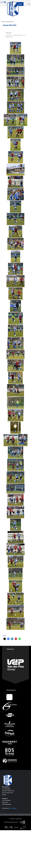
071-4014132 (13, 808)
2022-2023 (8, 32)
